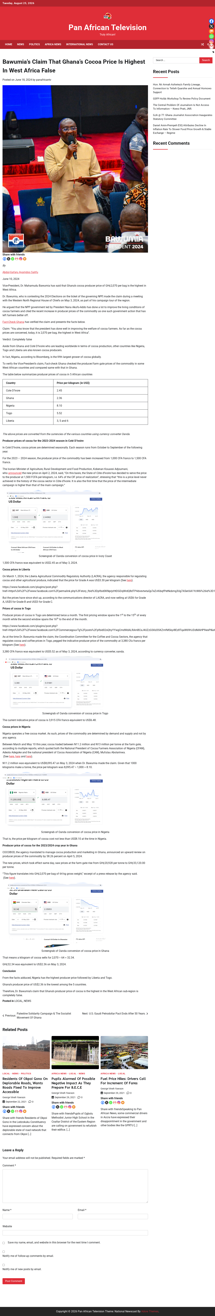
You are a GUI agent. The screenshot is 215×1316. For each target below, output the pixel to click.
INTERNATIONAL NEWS (79, 44)
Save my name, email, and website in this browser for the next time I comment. (54, 1242)
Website (7, 1226)
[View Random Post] (202, 44)
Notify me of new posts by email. (22, 1269)
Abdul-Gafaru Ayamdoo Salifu (20, 272)
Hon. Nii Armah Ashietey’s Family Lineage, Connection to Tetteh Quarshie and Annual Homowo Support (182, 88)
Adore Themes (149, 1311)
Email (82, 1210)
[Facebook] (4, 259)
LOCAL (18, 1001)
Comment (9, 1165)
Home (8, 44)
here (129, 580)
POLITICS (34, 44)
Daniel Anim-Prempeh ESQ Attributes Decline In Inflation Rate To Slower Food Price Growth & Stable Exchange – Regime (182, 129)
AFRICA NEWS (53, 44)
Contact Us (105, 44)
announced (15, 473)
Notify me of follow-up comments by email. (28, 1256)
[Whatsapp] (12, 259)
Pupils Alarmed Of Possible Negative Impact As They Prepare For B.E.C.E (73, 1082)
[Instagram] (20, 259)
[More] (24, 259)
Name (7, 1210)
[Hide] (213, 52)
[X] (8, 259)
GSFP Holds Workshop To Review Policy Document (181, 98)
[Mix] (211, 31)
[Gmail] (16, 259)
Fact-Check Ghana (13, 322)
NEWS (20, 44)
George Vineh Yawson (14, 1097)
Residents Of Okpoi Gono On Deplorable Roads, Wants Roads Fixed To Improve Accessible (25, 1085)
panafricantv (43, 79)
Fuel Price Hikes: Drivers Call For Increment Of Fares (123, 1080)
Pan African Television (108, 27)
